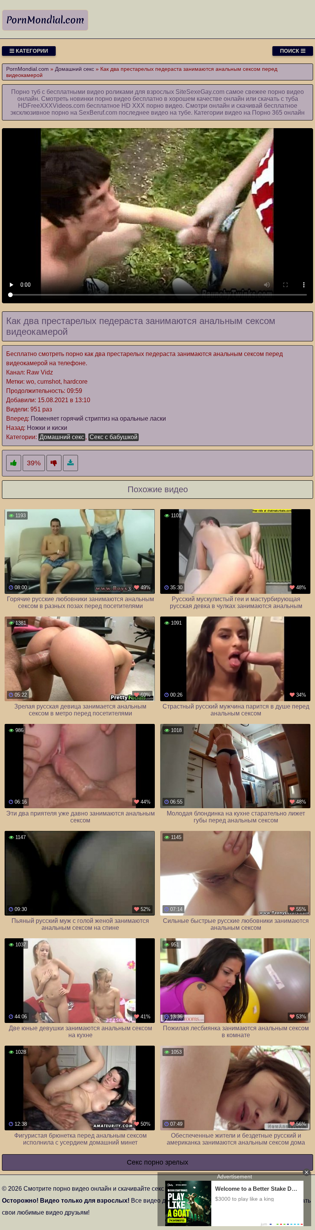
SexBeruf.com (98, 112)
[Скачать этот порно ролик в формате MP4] (70, 463)
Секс (134, 1162)
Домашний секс (62, 437)
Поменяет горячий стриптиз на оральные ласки (98, 418)
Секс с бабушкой (114, 437)
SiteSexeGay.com (200, 92)
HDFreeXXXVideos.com (51, 105)
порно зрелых (166, 1162)
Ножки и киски (47, 427)
